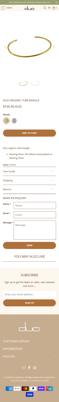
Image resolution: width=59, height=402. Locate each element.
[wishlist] (49, 8)
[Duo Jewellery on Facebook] (29, 368)
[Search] (45, 8)
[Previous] (5, 46)
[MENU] (1, 8)
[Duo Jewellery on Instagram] (34, 368)
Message (8, 222)
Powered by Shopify (39, 380)
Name (7, 203)
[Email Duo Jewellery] (24, 368)
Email (6, 213)
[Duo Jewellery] (29, 8)
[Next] (53, 46)
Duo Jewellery (17, 377)
